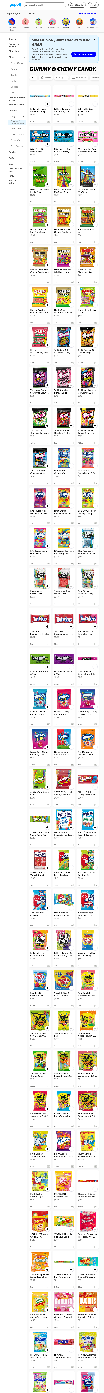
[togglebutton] (46, 77)
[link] (16, 5)
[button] (93, 5)
